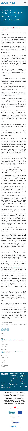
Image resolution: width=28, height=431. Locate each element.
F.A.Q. (2, 385)
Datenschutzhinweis (6, 387)
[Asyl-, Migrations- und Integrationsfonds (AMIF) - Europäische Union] (20, 412)
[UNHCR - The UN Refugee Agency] (15, 426)
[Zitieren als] (2, 329)
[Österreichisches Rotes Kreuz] (15, 407)
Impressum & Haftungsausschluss (9, 384)
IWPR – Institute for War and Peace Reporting (12, 339)
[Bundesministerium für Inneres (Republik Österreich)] (15, 417)
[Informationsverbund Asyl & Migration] (15, 421)
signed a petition (18, 268)
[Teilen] (5, 329)
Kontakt (3, 382)
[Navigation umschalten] (25, 3)
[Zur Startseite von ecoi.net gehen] (8, 3)
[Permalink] (8, 329)
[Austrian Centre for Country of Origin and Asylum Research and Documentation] (12, 412)
